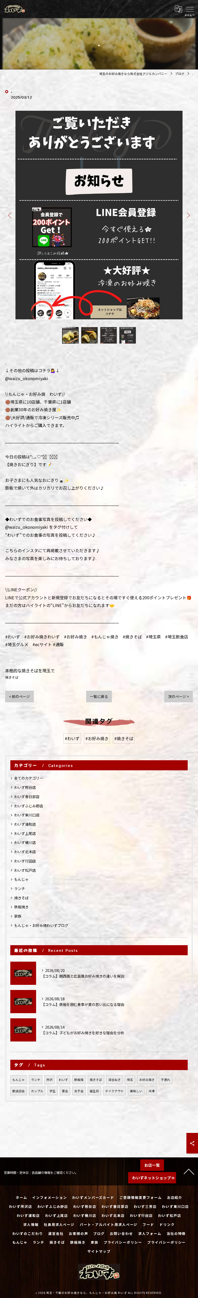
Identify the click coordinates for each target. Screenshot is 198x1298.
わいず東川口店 (26, 814)
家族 (17, 916)
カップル (37, 1091)
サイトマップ (99, 1251)
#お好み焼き (97, 738)
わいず (63, 1080)
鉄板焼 (79, 1080)
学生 (53, 1091)
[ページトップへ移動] (189, 1171)
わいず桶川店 (25, 842)
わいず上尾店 (25, 833)
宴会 (65, 1091)
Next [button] (188, 215)
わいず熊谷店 (25, 787)
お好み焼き (147, 1080)
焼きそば (12, 677)
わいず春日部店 (26, 796)
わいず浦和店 (25, 824)
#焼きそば (123, 738)
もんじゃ (21, 879)
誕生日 (94, 1091)
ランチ (19, 888)
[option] (99, 215)
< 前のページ (19, 696)
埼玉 (130, 1080)
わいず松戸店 (25, 870)
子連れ (165, 1080)
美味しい (136, 1091)
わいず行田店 (25, 861)
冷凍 (151, 1091)
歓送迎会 (18, 1091)
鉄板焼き (21, 906)
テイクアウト (114, 1091)
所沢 (49, 1080)
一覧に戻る (99, 696)
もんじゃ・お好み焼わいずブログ (41, 925)
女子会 (79, 1091)
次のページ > (178, 696)
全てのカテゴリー (28, 778)
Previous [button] (10, 215)
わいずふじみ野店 (28, 805)
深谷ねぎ (114, 1080)
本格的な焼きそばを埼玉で (30, 670)
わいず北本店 (25, 851)
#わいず (72, 738)
